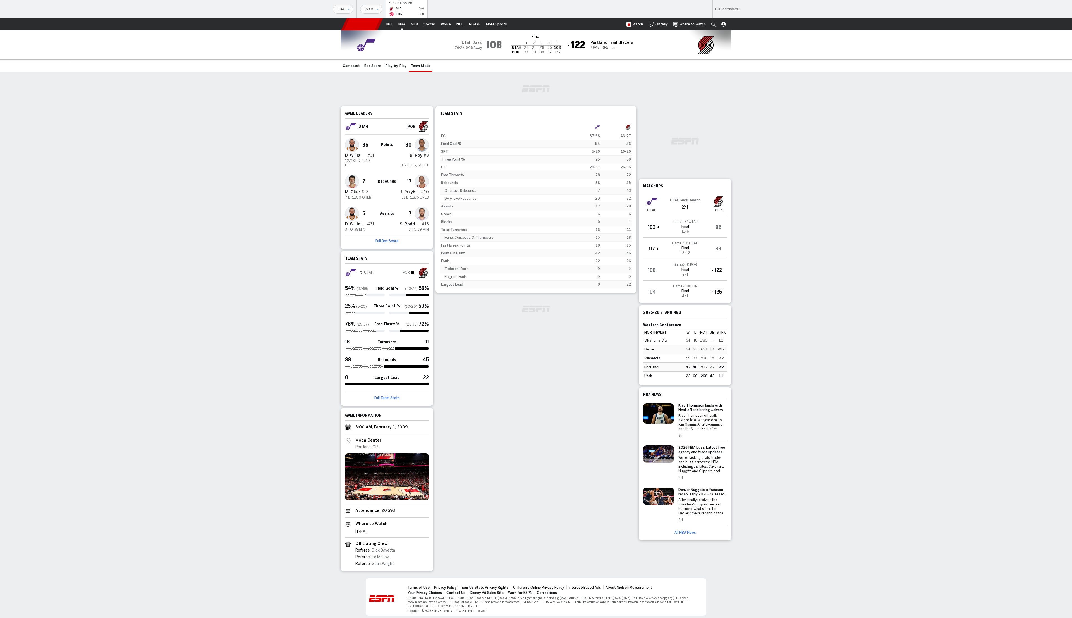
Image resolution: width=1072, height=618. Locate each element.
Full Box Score (386, 241)
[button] (713, 24)
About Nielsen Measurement (629, 588)
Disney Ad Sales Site (487, 593)
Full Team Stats (387, 398)
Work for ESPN (520, 593)
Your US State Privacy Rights (485, 588)
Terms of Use (419, 588)
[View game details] (685, 226)
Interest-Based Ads (585, 588)
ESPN (362, 24)
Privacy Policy (445, 588)
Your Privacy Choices (425, 593)
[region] (536, 205)
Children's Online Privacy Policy (538, 588)
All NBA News (685, 533)
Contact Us (455, 593)
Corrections (547, 593)
